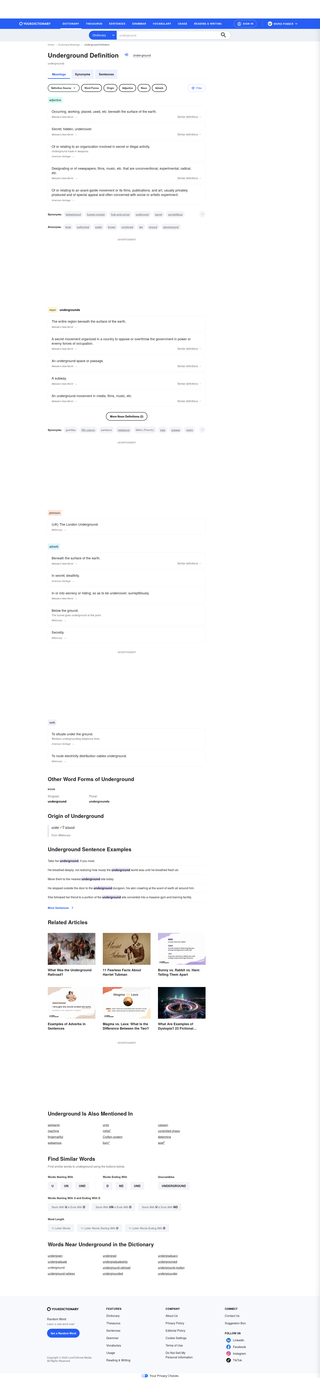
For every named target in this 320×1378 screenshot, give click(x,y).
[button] (245, 24)
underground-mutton (171, 1267)
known (112, 227)
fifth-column (88, 430)
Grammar (112, 1338)
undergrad (109, 1256)
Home (51, 44)
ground (153, 227)
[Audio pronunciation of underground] (126, 55)
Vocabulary (113, 1345)
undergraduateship (115, 1261)
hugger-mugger (96, 214)
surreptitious (175, 214)
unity (106, 1125)
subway (175, 430)
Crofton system (112, 1137)
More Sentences (58, 908)
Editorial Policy (175, 1330)
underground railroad (116, 1267)
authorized (83, 227)
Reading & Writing (118, 1360)
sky (141, 227)
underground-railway (61, 1273)
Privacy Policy (175, 1323)
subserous (54, 1143)
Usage (110, 1353)
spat (161, 1143)
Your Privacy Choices (164, 1376)
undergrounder (167, 1273)
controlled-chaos (169, 1131)
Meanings (59, 74)
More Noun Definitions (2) (126, 416)
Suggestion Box (235, 1323)
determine (164, 1137)
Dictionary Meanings (69, 44)
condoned (127, 227)
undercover (142, 214)
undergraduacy (168, 1256)
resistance (124, 430)
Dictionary (99, 35)
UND (82, 1186)
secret (158, 214)
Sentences (106, 74)
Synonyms (82, 74)
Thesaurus (113, 1323)
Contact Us (232, 1316)
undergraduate (57, 1261)
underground (174, 1186)
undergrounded (113, 1273)
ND (121, 1186)
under (55, 827)
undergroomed (167, 1261)
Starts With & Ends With (68, 1207)
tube (162, 430)
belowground (73, 214)
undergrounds (99, 801)
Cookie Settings (176, 1338)
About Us (172, 1316)
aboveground (171, 227)
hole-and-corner (120, 214)
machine (53, 1131)
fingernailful (55, 1137)
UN (66, 1186)
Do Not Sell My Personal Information (179, 1355)
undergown (55, 1256)
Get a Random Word (63, 1333)
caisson (163, 1125)
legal (68, 227)
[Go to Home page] (35, 23)
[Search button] (225, 35)
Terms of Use (174, 1345)
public (98, 227)
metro (189, 430)
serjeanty (54, 1125)
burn (106, 1143)
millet (107, 1131)
